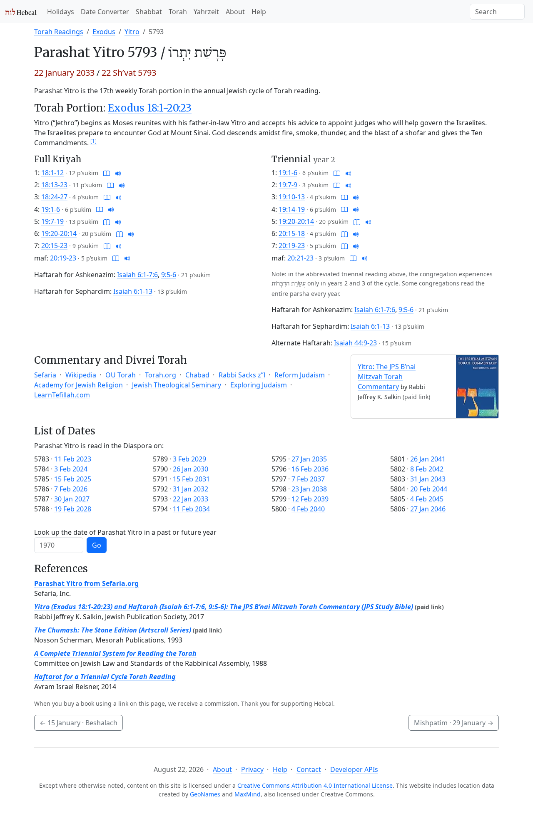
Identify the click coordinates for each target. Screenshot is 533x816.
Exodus (103, 31)
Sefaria (45, 374)
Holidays (60, 11)
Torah (178, 11)
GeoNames (205, 794)
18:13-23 (54, 184)
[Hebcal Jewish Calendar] (21, 11)
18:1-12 (52, 172)
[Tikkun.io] (106, 172)
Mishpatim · (453, 722)
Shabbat (149, 11)
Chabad (197, 374)
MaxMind (247, 794)
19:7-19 (52, 221)
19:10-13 (292, 196)
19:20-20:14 (59, 233)
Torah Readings (58, 31)
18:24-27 (54, 196)
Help (259, 11)
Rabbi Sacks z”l (242, 374)
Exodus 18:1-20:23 (150, 108)
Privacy (252, 769)
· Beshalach (78, 722)
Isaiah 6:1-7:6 (137, 274)
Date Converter (105, 11)
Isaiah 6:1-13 (132, 291)
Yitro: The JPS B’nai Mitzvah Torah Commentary (387, 376)
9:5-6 (168, 274)
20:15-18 (292, 233)
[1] (93, 140)
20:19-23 (63, 258)
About (235, 11)
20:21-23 (300, 258)
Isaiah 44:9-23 (355, 342)
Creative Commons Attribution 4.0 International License (315, 785)
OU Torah (120, 374)
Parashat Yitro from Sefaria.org (86, 583)
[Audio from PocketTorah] (118, 172)
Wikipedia (80, 374)
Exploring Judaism (258, 384)
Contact (308, 769)
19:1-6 (50, 209)
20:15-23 (54, 245)
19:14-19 (292, 209)
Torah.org (160, 374)
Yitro (132, 31)
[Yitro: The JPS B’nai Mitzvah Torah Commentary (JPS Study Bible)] (477, 385)
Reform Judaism (299, 374)
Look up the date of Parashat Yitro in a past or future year (125, 532)
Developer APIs (354, 769)
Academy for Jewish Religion (78, 384)
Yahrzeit (206, 11)
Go (96, 545)
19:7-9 (288, 184)
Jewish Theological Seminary (176, 384)
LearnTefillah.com (62, 394)
